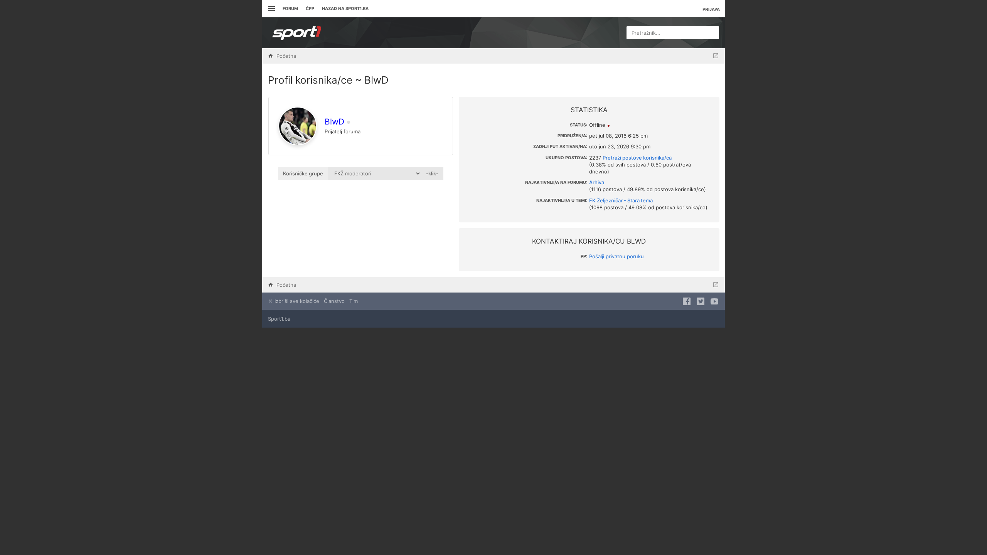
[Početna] (297, 32)
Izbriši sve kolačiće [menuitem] (296, 301)
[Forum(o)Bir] (716, 56)
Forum (290, 8)
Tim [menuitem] (353, 301)
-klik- (432, 173)
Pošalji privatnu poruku (616, 256)
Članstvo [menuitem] (334, 301)
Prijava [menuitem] (711, 9)
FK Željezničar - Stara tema (621, 200)
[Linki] (270, 8)
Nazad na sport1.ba (345, 8)
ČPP (310, 8)
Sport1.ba (279, 319)
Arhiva (596, 182)
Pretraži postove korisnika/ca (637, 158)
